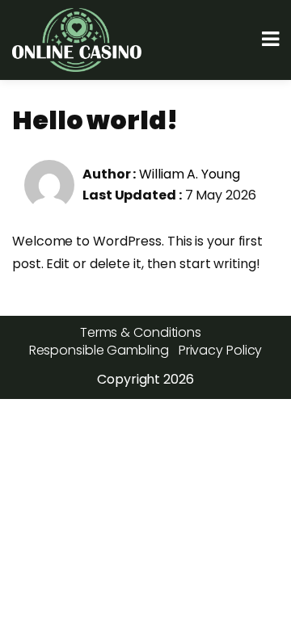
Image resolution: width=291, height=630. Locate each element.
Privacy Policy (221, 350)
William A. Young (189, 174)
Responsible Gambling (99, 350)
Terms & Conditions (140, 332)
